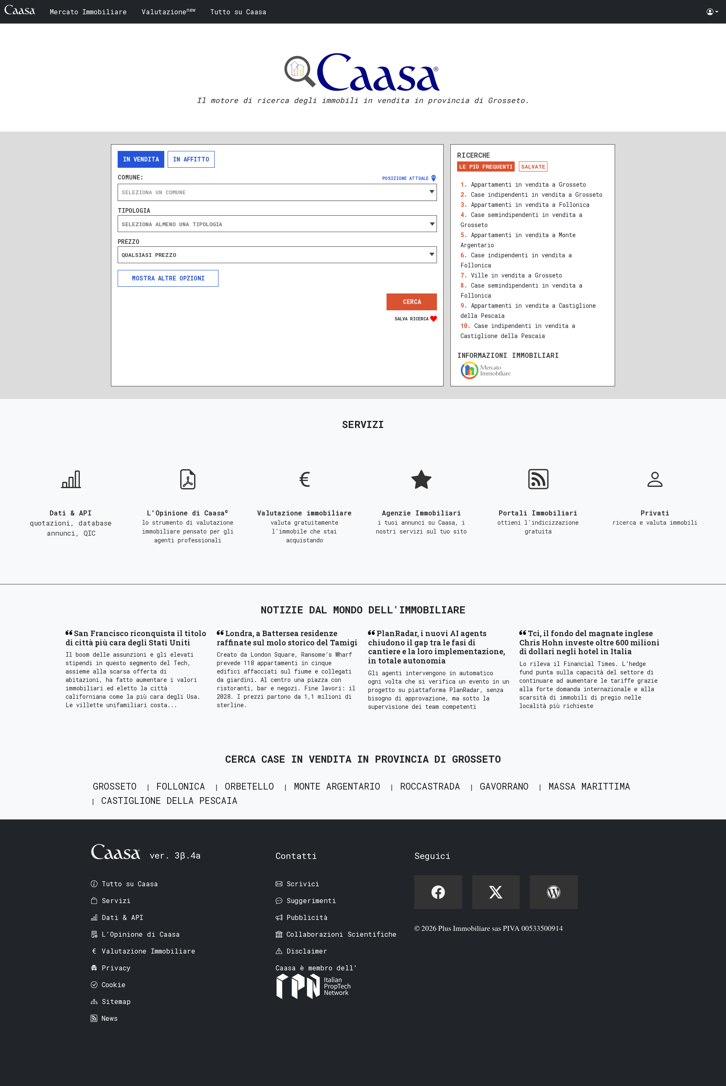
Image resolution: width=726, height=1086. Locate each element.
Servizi (116, 900)
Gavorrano (504, 786)
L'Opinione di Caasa (141, 934)
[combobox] (277, 192)
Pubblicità (307, 917)
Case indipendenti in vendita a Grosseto (536, 194)
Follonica (180, 786)
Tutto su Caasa (238, 11)
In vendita (141, 159)
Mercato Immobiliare (88, 11)
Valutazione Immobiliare (148, 950)
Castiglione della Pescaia (169, 800)
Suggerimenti (311, 900)
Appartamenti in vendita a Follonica (530, 205)
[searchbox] (277, 224)
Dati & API (122, 917)
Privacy (116, 967)
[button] (712, 11)
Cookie (114, 984)
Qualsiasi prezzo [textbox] (148, 255)
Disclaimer (307, 950)
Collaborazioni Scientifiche (342, 934)
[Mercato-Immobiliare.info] (532, 370)
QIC (89, 532)
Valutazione (168, 11)
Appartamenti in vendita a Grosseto (528, 184)
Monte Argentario (337, 786)
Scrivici (303, 883)
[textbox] (277, 192)
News (110, 1018)
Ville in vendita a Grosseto (516, 275)
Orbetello (249, 786)
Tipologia (134, 211)
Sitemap (116, 1001)
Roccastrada (430, 786)
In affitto (191, 159)
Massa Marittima (589, 786)
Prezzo (128, 242)
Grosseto (115, 786)
